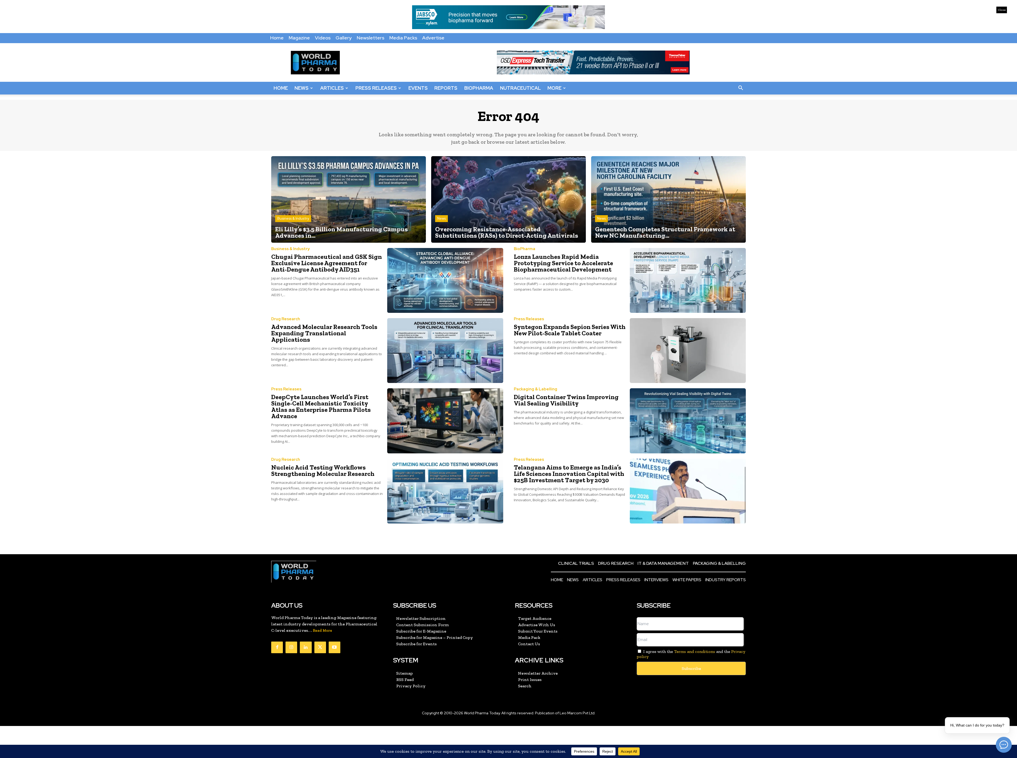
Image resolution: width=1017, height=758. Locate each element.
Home (277, 38)
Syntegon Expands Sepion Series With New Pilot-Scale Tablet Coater (570, 330)
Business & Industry (293, 218)
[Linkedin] (305, 647)
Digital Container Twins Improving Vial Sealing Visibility (566, 400)
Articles (332, 88)
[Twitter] (320, 647)
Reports (445, 88)
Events (418, 88)
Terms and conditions (694, 651)
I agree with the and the (691, 654)
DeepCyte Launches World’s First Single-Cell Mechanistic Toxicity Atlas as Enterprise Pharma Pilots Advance (321, 406)
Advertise (433, 38)
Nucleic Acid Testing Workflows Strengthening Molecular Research (322, 470)
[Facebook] (277, 647)
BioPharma (478, 88)
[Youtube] (334, 647)
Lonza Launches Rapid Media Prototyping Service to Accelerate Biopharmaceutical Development (563, 263)
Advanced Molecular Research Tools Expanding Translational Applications (324, 333)
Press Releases (376, 88)
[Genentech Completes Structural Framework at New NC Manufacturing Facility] (668, 199)
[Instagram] (291, 647)
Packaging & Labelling (535, 389)
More (554, 88)
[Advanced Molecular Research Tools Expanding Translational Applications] (445, 350)
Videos (323, 38)
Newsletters (370, 38)
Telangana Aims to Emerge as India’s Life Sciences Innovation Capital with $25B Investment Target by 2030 (569, 473)
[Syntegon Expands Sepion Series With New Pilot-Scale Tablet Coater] (688, 350)
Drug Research (285, 319)
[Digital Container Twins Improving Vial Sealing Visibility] (688, 420)
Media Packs (403, 38)
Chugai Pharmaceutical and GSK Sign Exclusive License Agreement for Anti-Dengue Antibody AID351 (326, 263)
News (302, 88)
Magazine (299, 38)
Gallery (344, 38)
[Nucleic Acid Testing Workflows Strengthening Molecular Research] (445, 491)
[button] (740, 88)
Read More (322, 630)
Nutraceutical (520, 88)
